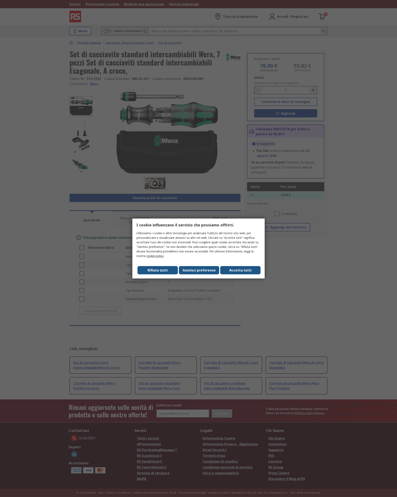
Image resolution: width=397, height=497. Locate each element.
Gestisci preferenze (199, 270)
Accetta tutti (240, 270)
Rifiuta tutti (158, 270)
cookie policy (154, 256)
